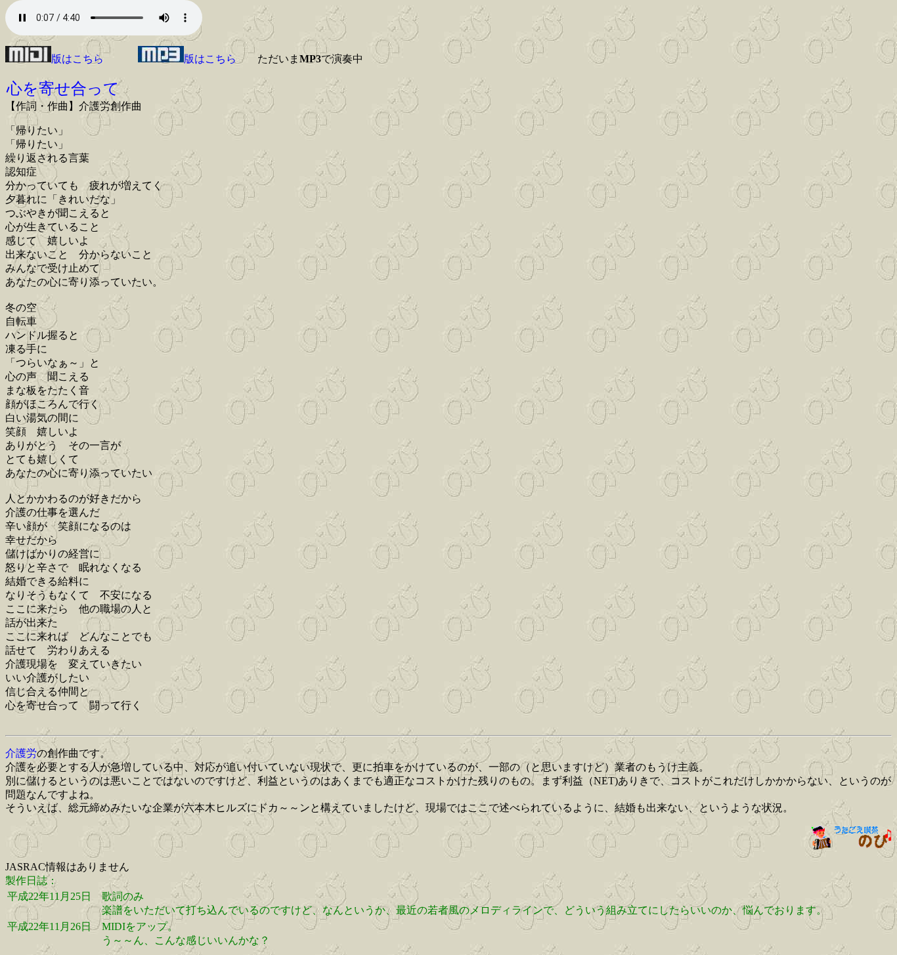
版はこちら (77, 58)
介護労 (21, 753)
